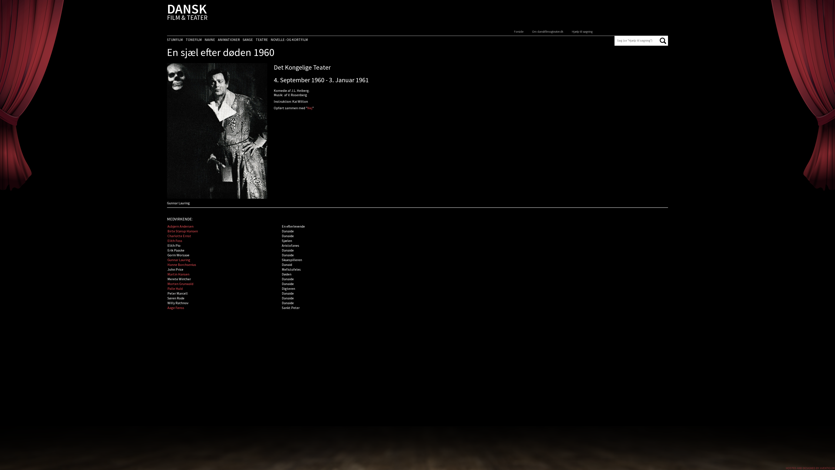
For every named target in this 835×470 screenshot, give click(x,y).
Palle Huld (175, 288)
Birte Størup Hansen (182, 231)
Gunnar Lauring (178, 260)
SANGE (248, 39)
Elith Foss (174, 240)
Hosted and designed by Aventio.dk (810, 468)
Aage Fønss (175, 308)
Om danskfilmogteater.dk (547, 32)
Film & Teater (187, 13)
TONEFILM (194, 39)
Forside (518, 32)
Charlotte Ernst (179, 236)
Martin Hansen (178, 274)
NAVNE (210, 39)
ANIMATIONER (229, 39)
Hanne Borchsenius (181, 264)
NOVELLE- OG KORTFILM (289, 39)
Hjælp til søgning (582, 32)
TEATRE (262, 39)
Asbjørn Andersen (180, 226)
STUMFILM (175, 39)
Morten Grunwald (180, 284)
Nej (309, 108)
